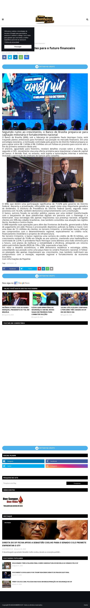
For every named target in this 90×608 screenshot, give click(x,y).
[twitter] (23, 466)
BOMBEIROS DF (11, 53)
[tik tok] (67, 471)
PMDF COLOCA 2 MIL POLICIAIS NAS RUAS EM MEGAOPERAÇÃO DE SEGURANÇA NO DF (42, 582)
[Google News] (26, 57)
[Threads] (23, 471)
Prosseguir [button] (17, 46)
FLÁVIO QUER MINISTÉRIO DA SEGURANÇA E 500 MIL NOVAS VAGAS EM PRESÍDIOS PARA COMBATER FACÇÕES (43, 310)
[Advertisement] (45, 7)
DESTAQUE (10, 263)
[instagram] (67, 466)
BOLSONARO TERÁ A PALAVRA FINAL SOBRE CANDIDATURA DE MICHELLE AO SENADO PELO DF (45, 563)
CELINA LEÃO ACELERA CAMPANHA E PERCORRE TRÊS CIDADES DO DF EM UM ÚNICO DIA (74, 309)
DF (15, 263)
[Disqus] (45, 354)
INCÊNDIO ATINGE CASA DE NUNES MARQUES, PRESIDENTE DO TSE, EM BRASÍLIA (15, 309)
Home (86, 605)
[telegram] (23, 461)
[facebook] (67, 461)
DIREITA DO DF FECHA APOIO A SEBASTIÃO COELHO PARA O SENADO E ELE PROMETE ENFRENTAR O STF (44, 544)
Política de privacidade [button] (12, 42)
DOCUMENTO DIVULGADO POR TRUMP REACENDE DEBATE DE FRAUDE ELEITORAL (40, 572)
